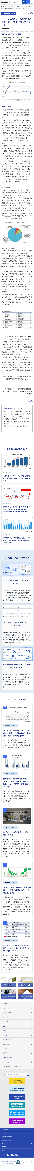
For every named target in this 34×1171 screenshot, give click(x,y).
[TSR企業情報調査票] (17, 1121)
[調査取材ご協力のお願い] (8, 993)
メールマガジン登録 (8, 1057)
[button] (32, 2)
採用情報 (5, 1048)
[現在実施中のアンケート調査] (25, 993)
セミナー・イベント (8, 1030)
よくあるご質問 (6, 1039)
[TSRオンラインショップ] (17, 1105)
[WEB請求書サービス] (8, 982)
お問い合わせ (6, 1053)
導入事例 (5, 1035)
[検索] (28, 1074)
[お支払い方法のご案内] (25, 982)
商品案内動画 (6, 1044)
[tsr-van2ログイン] (17, 1081)
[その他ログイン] (17, 1097)
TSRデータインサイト (14, 6)
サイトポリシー (15, 426)
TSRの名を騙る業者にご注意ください (12, 1066)
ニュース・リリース (8, 1026)
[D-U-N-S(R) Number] (17, 1089)
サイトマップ (6, 1062)
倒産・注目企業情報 (8, 1012)
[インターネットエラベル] (17, 1113)
